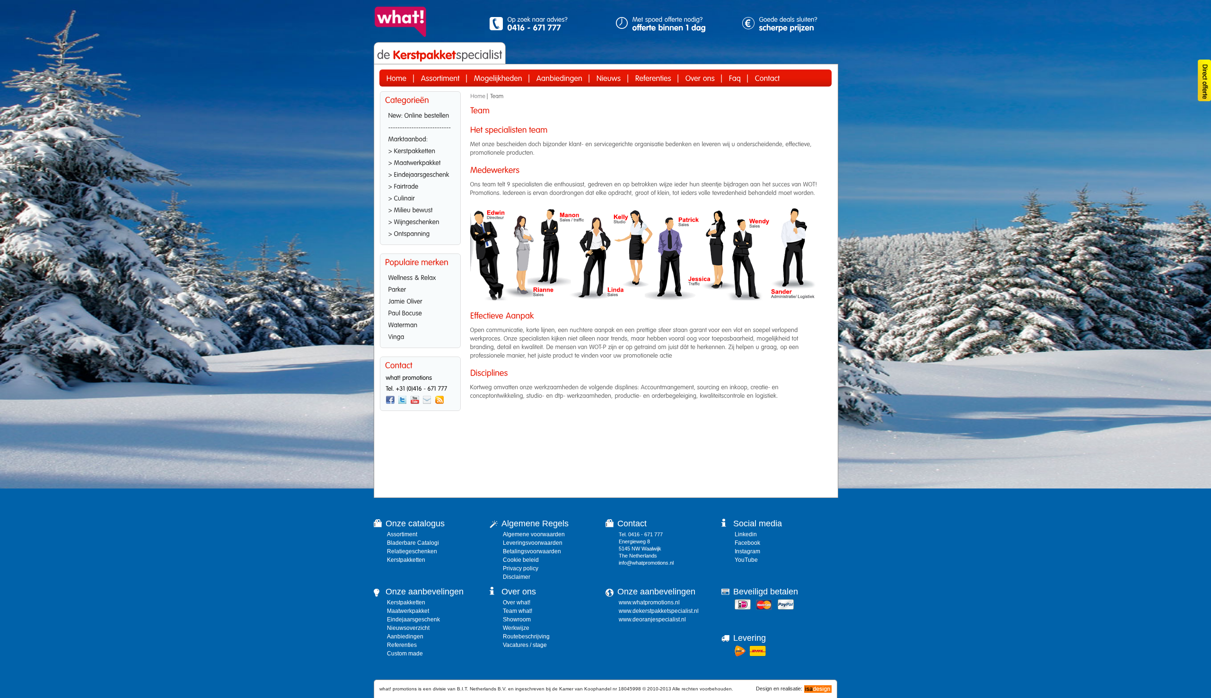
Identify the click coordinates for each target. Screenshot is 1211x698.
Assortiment (402, 534)
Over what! (516, 602)
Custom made (405, 653)
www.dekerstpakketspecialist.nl (659, 611)
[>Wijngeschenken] (420, 221)
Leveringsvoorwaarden (532, 543)
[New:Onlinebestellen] (420, 114)
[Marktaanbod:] (420, 138)
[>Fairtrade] (420, 185)
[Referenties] (653, 78)
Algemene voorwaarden (534, 534)
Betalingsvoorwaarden (532, 551)
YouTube (746, 560)
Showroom (517, 619)
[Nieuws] (608, 78)
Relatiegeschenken (412, 551)
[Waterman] (420, 324)
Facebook (747, 543)
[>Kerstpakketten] (420, 150)
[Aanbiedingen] (559, 78)
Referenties (402, 645)
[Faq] (735, 78)
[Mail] (427, 400)
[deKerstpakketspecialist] (439, 55)
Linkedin (746, 534)
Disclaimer (516, 577)
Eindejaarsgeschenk (413, 619)
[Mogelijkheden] (498, 78)
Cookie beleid (521, 560)
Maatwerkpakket (408, 611)
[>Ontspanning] (420, 232)
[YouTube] (415, 400)
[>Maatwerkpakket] (420, 161)
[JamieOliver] (420, 300)
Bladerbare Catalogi (413, 543)
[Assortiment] (440, 78)
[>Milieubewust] (420, 209)
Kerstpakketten (406, 560)
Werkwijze (516, 628)
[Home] (396, 78)
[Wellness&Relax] (420, 276)
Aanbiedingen (405, 636)
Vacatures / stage (525, 645)
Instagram (747, 551)
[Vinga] (420, 335)
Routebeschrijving (526, 636)
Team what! (517, 611)
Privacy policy (520, 568)
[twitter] (402, 400)
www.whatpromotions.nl (649, 602)
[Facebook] (390, 400)
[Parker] (420, 288)
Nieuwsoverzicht (408, 628)
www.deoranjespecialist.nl (652, 619)
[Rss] (439, 400)
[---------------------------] (420, 126)
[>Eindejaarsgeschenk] (420, 173)
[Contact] (767, 78)
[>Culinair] (420, 197)
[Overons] (700, 78)
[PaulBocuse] (420, 312)
